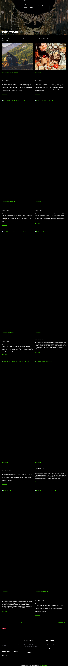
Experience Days (13, 72)
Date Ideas (11, 332)
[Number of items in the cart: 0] (43, 5)
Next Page (62, 622)
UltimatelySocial (43, 665)
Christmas (5, 72)
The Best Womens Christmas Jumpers (49, 465)
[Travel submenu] (32, 7)
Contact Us (28, 652)
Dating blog (11, 201)
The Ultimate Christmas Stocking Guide (49, 335)
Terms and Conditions (10, 651)
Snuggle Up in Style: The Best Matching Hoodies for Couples (16, 206)
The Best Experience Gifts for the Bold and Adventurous (16, 76)
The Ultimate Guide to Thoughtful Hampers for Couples (47, 76)
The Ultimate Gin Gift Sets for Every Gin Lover (49, 206)
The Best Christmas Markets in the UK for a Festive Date (50, 596)
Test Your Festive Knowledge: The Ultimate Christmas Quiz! (14, 466)
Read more (4, 94)
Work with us (28, 641)
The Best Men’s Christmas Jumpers (15, 594)
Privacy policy (5, 655)
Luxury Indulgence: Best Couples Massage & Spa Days (14, 337)
